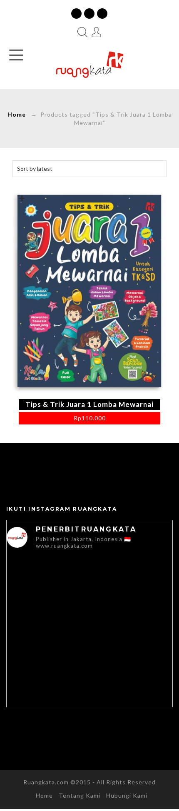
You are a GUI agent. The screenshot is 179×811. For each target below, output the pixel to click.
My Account (97, 32)
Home (16, 114)
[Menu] (16, 55)
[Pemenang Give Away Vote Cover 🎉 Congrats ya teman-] (48, 630)
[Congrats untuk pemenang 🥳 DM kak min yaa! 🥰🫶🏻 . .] (48, 677)
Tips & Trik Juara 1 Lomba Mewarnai (89, 404)
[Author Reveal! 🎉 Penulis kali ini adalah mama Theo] (48, 582)
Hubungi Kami (126, 795)
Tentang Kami (79, 795)
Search (82, 32)
